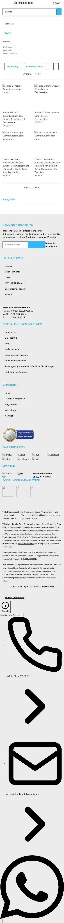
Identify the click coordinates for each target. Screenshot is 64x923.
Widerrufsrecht (12, 349)
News (7, 277)
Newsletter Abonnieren (51, 244)
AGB (7, 343)
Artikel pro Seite (34, 66)
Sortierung (12, 66)
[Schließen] (22, 615)
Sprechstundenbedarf (15, 289)
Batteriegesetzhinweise (16, 372)
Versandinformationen (16, 360)
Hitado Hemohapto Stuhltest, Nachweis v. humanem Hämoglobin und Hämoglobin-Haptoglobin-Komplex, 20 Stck (15, 165)
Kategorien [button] (9, 199)
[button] (45, 3)
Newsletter (10, 416)
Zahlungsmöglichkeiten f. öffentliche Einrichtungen (29, 366)
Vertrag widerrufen (14, 597)
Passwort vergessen (15, 398)
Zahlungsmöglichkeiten (16, 355)
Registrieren (11, 404)
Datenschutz (11, 338)
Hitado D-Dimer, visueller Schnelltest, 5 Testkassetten (46, 115)
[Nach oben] (1, 921)
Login (7, 393)
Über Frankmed (13, 271)
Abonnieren (36, 244)
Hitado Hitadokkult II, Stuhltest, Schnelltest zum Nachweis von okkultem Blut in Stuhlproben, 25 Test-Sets (47, 165)
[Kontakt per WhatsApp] (32, 887)
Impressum (10, 332)
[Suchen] (59, 11)
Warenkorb (10, 410)
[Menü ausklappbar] (6, 3)
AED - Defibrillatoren (15, 283)
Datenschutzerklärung (13, 234)
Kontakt (8, 266)
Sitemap (9, 294)
